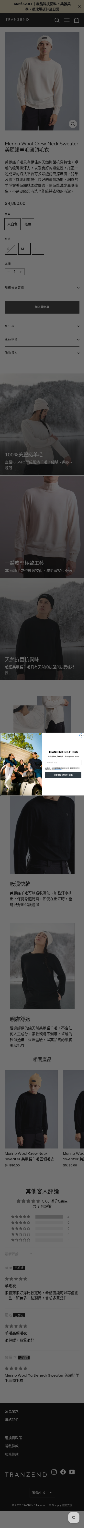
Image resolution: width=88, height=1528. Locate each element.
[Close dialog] (81, 735)
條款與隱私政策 (58, 769)
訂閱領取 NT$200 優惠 (63, 775)
